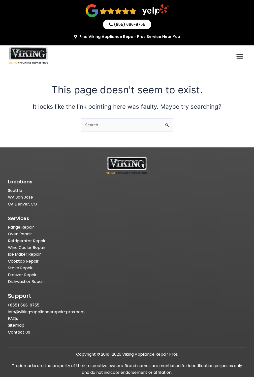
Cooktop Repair (23, 261)
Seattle (15, 190)
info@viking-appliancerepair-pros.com (46, 312)
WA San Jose (20, 197)
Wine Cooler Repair (26, 247)
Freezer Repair (22, 275)
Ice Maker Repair (24, 254)
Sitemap (16, 325)
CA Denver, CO (22, 204)
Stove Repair (20, 268)
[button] (239, 56)
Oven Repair (20, 234)
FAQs (13, 318)
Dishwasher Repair (26, 281)
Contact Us (19, 332)
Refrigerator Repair (27, 241)
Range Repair (21, 227)
